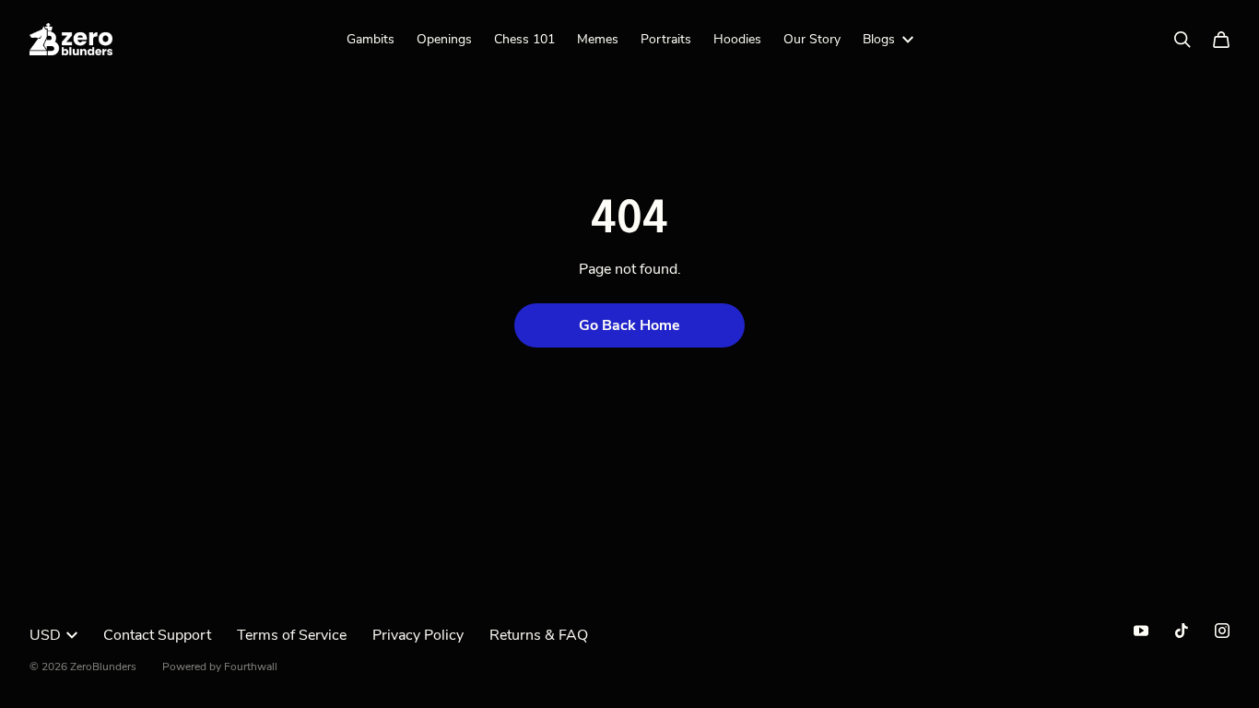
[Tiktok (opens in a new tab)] (1181, 630)
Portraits (666, 39)
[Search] (1182, 39)
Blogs (879, 39)
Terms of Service (292, 635)
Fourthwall (250, 666)
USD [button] (45, 635)
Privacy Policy (418, 635)
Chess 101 (524, 39)
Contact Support (157, 635)
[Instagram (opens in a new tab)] (1222, 630)
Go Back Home (629, 325)
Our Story (812, 39)
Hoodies (737, 39)
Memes (597, 39)
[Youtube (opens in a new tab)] (1141, 630)
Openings (444, 39)
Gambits (370, 39)
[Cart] (1221, 39)
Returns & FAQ (538, 635)
